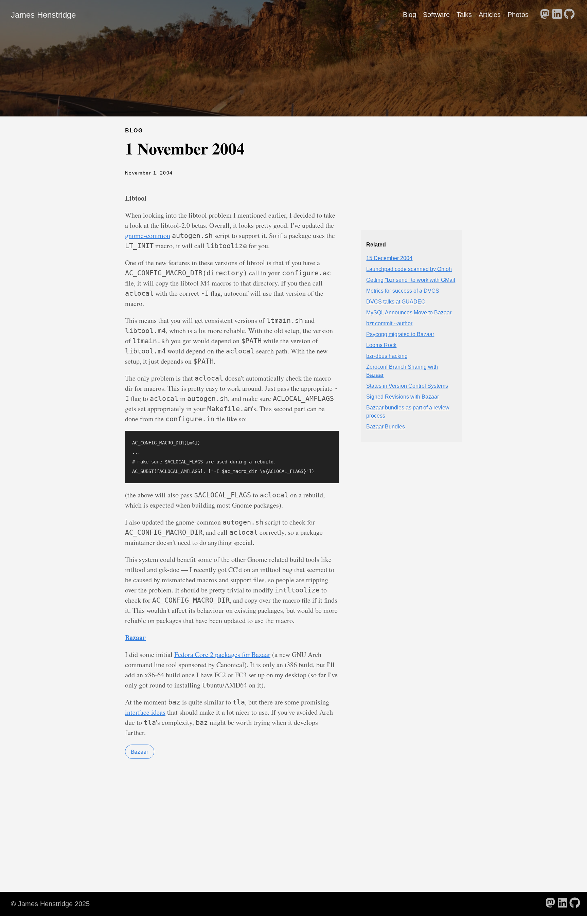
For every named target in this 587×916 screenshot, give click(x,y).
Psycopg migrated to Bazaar (400, 334)
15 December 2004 (389, 258)
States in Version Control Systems (407, 386)
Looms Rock (381, 345)
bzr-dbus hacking (387, 356)
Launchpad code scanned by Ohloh (409, 269)
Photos (518, 14)
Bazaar (139, 751)
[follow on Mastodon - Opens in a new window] (544, 14)
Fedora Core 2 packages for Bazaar (222, 654)
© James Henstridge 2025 (50, 904)
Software (436, 14)
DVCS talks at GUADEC (395, 302)
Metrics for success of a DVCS (402, 291)
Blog (409, 14)
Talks (464, 14)
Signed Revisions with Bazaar (402, 397)
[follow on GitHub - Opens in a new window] (569, 14)
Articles (490, 14)
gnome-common (147, 235)
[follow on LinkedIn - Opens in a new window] (557, 14)
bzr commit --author (389, 323)
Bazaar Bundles (385, 426)
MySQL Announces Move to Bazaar (408, 312)
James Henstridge (43, 14)
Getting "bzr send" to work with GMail (410, 280)
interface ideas (145, 712)
